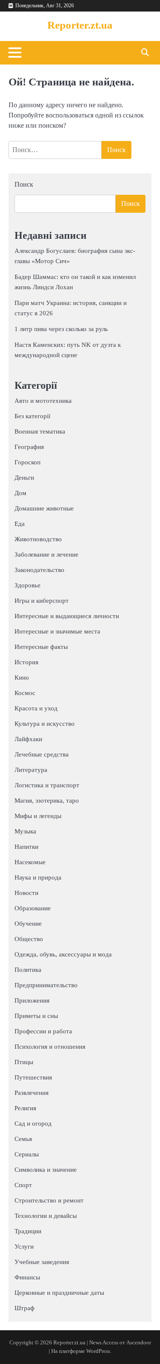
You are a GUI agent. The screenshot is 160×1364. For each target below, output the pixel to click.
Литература (31, 769)
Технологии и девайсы (46, 1215)
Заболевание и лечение (47, 554)
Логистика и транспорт (47, 785)
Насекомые (30, 862)
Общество (29, 939)
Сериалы (27, 1154)
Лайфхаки (28, 739)
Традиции (28, 1231)
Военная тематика (40, 431)
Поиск (24, 184)
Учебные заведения (42, 1261)
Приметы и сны (36, 1015)
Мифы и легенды (38, 816)
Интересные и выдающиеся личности (67, 616)
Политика (28, 969)
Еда (20, 523)
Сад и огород (33, 1123)
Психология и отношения (50, 1046)
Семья (23, 1138)
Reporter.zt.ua (80, 25)
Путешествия (33, 1077)
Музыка (25, 831)
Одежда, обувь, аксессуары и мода (63, 954)
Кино (22, 677)
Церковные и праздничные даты (59, 1292)
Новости (26, 892)
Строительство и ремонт (49, 1200)
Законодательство (39, 569)
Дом (20, 493)
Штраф (25, 1308)
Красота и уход (36, 708)
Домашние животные (44, 508)
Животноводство (38, 539)
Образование (33, 908)
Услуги (24, 1246)
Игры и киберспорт (42, 600)
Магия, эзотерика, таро (47, 800)
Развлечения (32, 1092)
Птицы (24, 1062)
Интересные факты (41, 646)
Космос (25, 692)
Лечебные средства (42, 754)
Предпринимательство (46, 985)
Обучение (28, 923)
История (26, 662)
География (29, 446)
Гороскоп (28, 462)
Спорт (23, 1185)
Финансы (27, 1277)
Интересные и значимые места (57, 631)
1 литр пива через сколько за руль (61, 329)
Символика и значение (46, 1169)
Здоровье (28, 585)
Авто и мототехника (43, 400)
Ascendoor (138, 1343)
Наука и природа (38, 877)
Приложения (32, 1000)
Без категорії (32, 416)
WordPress (98, 1351)
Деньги (24, 477)
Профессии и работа (43, 1031)
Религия (25, 1108)
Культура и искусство (45, 723)
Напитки (26, 846)
